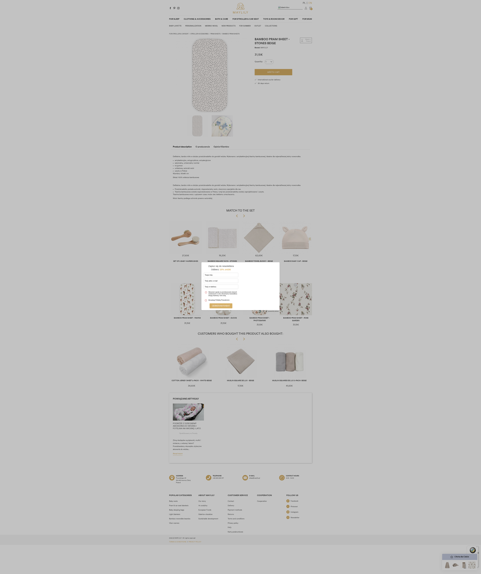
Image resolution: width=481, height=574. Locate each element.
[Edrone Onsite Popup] (240, 287)
